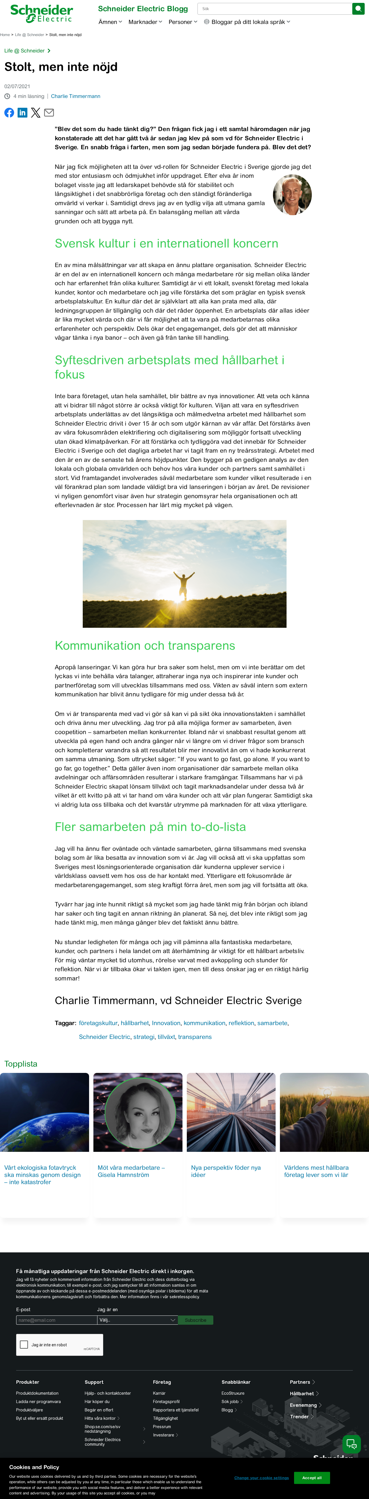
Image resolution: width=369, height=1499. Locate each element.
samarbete (272, 1023)
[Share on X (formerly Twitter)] (36, 114)
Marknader (143, 21)
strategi (144, 1036)
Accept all (312, 1478)
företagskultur (98, 1023)
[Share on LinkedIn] (22, 114)
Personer (180, 21)
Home (5, 35)
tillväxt (166, 1036)
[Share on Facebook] (9, 114)
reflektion (241, 1023)
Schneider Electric (104, 1036)
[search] (358, 9)
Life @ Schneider (29, 35)
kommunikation (204, 1023)
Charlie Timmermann (75, 96)
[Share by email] (49, 114)
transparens (195, 1036)
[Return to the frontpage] (42, 14)
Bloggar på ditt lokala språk (248, 21)
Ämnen (108, 21)
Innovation (166, 1023)
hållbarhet (135, 1023)
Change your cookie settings (261, 1478)
